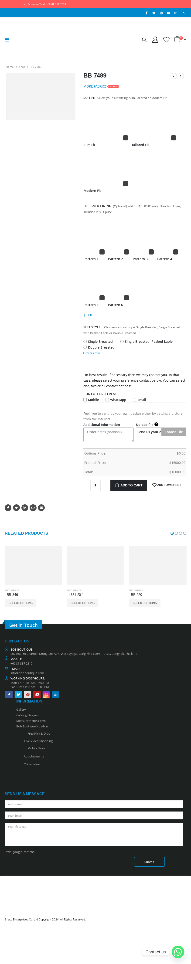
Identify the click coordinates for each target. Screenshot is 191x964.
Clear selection (92, 353)
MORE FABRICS (100, 86)
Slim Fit (89, 145)
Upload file (146, 424)
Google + (33, 507)
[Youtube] (168, 13)
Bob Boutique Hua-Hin (32, 726)
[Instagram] (176, 13)
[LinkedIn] (183, 13)
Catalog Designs (27, 715)
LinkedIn (24, 507)
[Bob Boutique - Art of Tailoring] (25, 39)
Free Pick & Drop (38, 733)
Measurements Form (31, 721)
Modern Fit (92, 190)
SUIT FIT (89, 97)
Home (10, 67)
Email (141, 399)
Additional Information (101, 424)
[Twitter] (154, 13)
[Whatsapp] (178, 952)
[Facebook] (147, 13)
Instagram (46, 694)
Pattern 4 (164, 259)
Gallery (21, 709)
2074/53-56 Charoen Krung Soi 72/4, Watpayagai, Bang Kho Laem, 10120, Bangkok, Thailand (73, 654)
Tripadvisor (32, 764)
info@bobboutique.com (27, 673)
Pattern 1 (91, 259)
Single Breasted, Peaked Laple (149, 341)
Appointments (34, 756)
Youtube (37, 694)
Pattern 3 (140, 259)
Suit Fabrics (12, 590)
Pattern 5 (91, 304)
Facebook (8, 507)
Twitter (16, 507)
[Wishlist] (166, 39)
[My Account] (155, 39)
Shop (22, 67)
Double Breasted (101, 347)
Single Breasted (100, 341)
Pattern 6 (115, 304)
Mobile (93, 399)
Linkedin (55, 694)
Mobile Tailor (35, 748)
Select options (21, 603)
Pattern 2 (115, 259)
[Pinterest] (161, 13)
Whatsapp (118, 399)
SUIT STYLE (92, 327)
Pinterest (27, 694)
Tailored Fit (140, 145)
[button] (172, 533)
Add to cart (131, 485)
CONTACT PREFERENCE (102, 394)
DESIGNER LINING (97, 206)
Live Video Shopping (38, 741)
